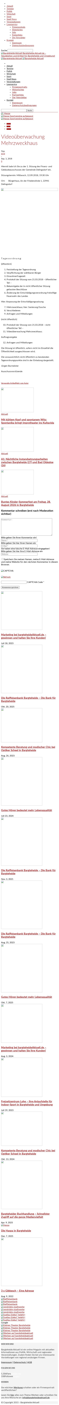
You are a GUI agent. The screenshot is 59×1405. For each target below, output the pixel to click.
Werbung (18, 1387)
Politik (9, 11)
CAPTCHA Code (35, 582)
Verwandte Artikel (8, 383)
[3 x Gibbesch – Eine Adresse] (21, 1285)
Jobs (14, 32)
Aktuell (10, 6)
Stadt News (12, 19)
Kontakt (10, 40)
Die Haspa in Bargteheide (16, 1231)
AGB (29, 1362)
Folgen (16, 1376)
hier (12, 1395)
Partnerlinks (17, 35)
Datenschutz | (20, 1362)
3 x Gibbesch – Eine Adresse (17, 1291)
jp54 (3, 153)
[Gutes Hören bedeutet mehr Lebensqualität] (21, 805)
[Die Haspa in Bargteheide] (5, 1225)
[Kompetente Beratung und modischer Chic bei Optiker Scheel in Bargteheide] (21, 741)
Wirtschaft (11, 14)
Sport (9, 16)
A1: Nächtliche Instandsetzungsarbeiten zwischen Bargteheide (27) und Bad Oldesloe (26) (27, 462)
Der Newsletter (18, 37)
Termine (10, 8)
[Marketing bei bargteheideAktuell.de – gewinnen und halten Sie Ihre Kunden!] (21, 629)
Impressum (17, 43)
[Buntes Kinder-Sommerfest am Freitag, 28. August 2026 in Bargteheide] (17, 494)
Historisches (17, 30)
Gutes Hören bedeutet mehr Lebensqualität (26, 810)
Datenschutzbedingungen (23, 45)
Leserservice (12, 24)
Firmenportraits (18, 27)
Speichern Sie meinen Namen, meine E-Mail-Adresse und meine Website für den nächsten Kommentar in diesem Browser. (29, 562)
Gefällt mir (16, 1374)
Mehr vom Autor (22, 383)
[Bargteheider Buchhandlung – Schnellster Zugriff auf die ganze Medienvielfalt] (21, 1208)
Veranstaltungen (13, 22)
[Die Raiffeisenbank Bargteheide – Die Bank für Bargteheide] (21, 692)
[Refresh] (6, 577)
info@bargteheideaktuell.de (36, 1398)
